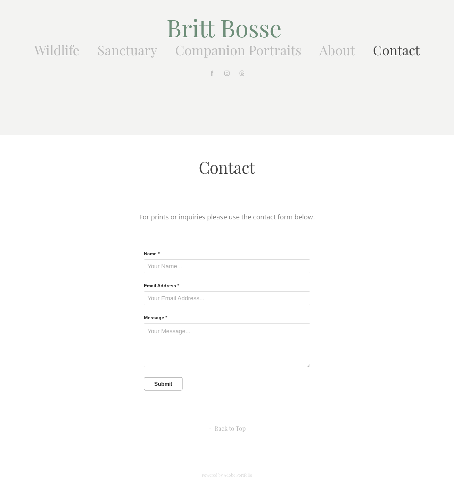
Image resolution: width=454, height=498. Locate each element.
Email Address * (161, 285)
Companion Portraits (238, 49)
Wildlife (56, 49)
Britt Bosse (227, 26)
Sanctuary (127, 49)
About (337, 49)
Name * (152, 253)
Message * (155, 317)
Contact (396, 49)
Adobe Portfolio (238, 475)
